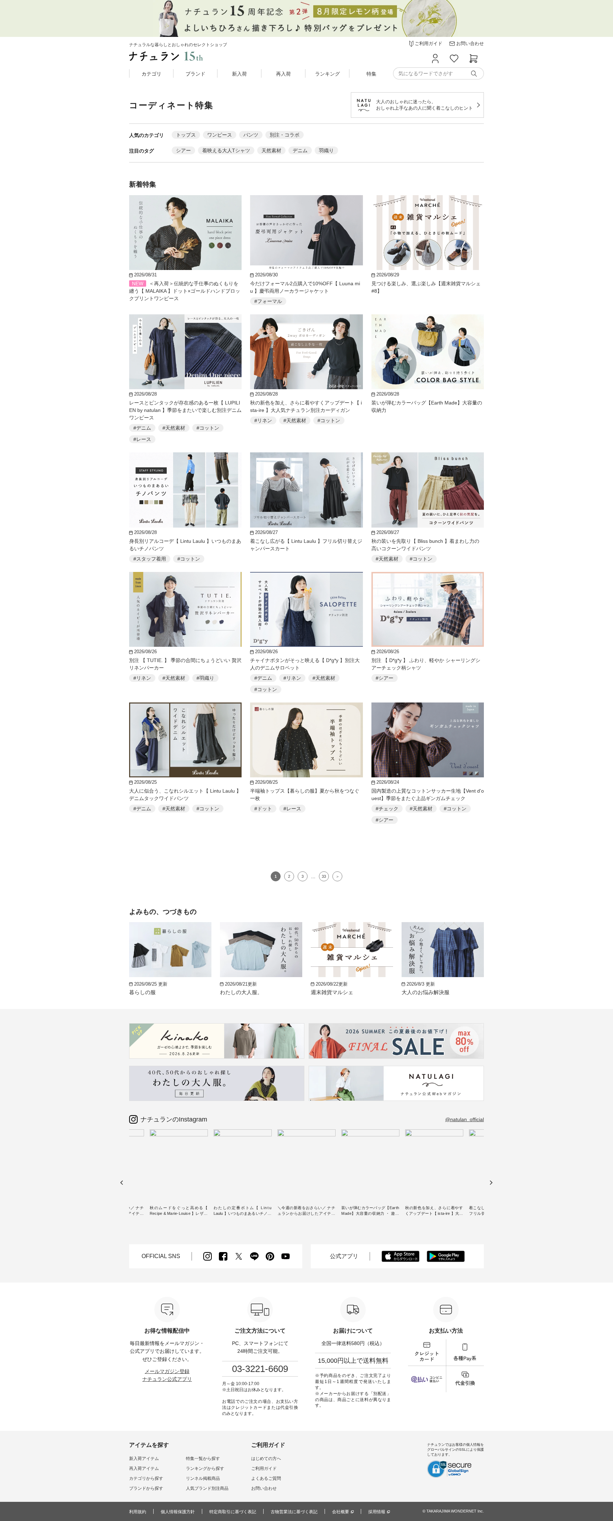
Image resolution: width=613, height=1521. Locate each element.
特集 (371, 73)
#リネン (263, 420)
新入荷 (239, 73)
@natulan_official (464, 1119)
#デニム (142, 428)
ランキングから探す (205, 1468)
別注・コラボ (284, 135)
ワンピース (219, 135)
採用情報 (376, 1512)
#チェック (387, 808)
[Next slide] (490, 1182)
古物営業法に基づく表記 (294, 1511)
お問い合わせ (264, 1488)
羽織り (326, 150)
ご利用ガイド (264, 1468)
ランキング (327, 73)
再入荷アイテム (144, 1468)
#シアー (384, 678)
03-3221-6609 (260, 1368)
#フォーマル (268, 301)
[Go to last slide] (122, 1182)
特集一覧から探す (203, 1458)
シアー (183, 150)
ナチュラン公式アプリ (167, 1379)
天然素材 (271, 150)
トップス (186, 135)
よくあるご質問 (266, 1478)
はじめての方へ (266, 1458)
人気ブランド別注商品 (207, 1488)
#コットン (208, 428)
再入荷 (283, 73)
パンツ (250, 135)
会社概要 (340, 1512)
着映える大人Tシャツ (226, 150)
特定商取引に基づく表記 (232, 1511)
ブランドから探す (146, 1488)
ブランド (195, 73)
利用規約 (137, 1511)
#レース (142, 439)
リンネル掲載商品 (203, 1478)
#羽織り (205, 678)
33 (324, 876)
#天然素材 (173, 428)
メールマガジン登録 (167, 1371)
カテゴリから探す (146, 1478)
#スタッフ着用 (149, 559)
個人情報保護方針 (178, 1511)
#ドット (263, 808)
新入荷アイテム (144, 1458)
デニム (300, 150)
